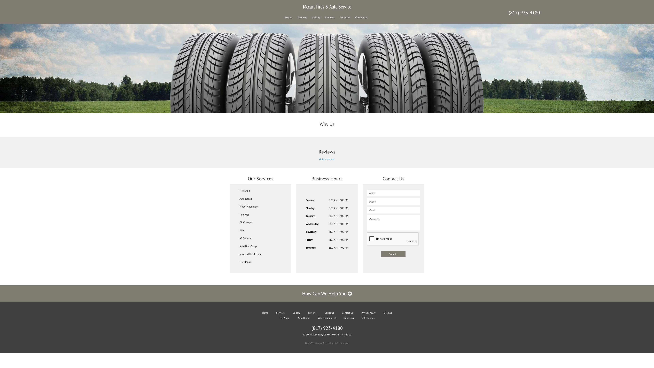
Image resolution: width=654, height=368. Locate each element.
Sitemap (388, 312)
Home (288, 17)
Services (302, 17)
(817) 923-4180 (524, 12)
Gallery (316, 17)
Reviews (330, 17)
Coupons (345, 17)
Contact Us (361, 17)
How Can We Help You (325, 293)
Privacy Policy (368, 312)
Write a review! (327, 159)
